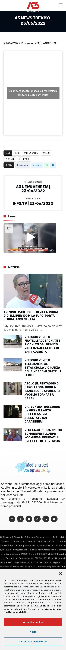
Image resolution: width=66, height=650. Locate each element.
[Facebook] (12, 519)
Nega (33, 631)
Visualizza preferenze (33, 641)
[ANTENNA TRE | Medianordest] (33, 2)
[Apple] (54, 519)
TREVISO (25, 159)
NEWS (46, 153)
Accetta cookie (33, 622)
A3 (18, 153)
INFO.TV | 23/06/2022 (33, 202)
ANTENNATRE (31, 153)
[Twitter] (20, 519)
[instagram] (37, 519)
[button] (60, 573)
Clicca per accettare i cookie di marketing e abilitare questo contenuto (33, 93)
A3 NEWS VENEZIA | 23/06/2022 (33, 187)
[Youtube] (29, 519)
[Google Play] (45, 519)
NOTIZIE (10, 159)
